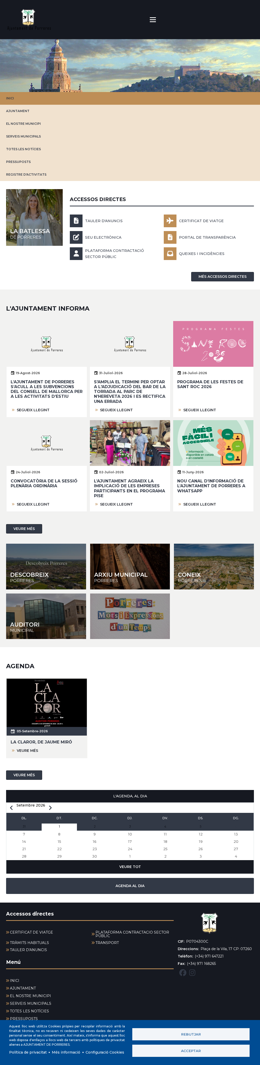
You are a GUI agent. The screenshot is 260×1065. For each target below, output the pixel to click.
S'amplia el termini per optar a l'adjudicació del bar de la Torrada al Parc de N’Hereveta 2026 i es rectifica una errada (130, 391)
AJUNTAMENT (17, 111)
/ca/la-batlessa (34, 217)
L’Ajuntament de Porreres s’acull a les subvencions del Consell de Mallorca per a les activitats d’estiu (47, 389)
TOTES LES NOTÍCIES (23, 149)
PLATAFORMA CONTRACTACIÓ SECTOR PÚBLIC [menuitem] (132, 934)
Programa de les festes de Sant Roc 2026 (210, 384)
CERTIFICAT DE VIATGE (201, 221)
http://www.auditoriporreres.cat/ (46, 616)
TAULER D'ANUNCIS (104, 221)
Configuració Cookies (105, 1052)
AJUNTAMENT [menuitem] (23, 988)
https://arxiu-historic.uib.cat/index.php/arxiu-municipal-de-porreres (130, 566)
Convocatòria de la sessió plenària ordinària (44, 483)
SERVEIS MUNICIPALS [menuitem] (30, 1003)
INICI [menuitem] (14, 980)
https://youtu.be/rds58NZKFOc (214, 566)
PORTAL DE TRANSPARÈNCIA (207, 237)
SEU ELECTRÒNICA (103, 237)
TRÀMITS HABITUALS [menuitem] (29, 943)
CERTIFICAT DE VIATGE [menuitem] (31, 932)
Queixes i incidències (201, 253)
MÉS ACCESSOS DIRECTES (223, 276)
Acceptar (191, 1051)
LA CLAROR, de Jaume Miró (41, 742)
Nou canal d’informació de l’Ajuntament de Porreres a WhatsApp (211, 486)
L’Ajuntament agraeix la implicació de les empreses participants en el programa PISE (129, 488)
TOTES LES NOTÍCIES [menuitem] (29, 1011)
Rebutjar (191, 1034)
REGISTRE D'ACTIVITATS (26, 174)
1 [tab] (120, 85)
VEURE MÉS (24, 528)
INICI (10, 98)
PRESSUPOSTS (18, 162)
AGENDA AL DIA (130, 886)
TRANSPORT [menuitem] (107, 943)
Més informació (66, 1052)
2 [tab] (130, 85)
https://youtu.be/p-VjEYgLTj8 (130, 616)
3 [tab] (139, 85)
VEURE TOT (130, 866)
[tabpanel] (130, 65)
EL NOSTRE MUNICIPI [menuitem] (30, 996)
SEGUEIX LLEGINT (33, 410)
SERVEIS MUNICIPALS (23, 136)
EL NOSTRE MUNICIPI (23, 124)
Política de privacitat (28, 1052)
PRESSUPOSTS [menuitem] (24, 1019)
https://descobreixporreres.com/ (46, 566)
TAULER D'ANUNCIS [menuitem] (28, 950)
